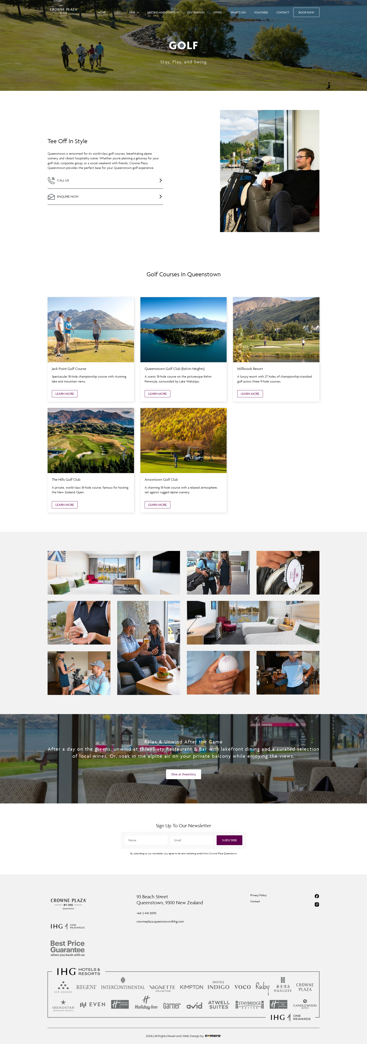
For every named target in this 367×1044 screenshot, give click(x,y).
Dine (132, 12)
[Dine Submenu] (139, 12)
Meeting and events (161, 12)
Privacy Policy (258, 895)
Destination (196, 12)
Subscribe (229, 840)
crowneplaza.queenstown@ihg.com (160, 921)
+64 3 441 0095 (146, 913)
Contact (283, 12)
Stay (117, 12)
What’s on (238, 12)
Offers (217, 12)
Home (102, 12)
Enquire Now (68, 196)
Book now (306, 12)
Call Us (63, 180)
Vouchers (261, 12)
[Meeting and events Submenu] (179, 12)
